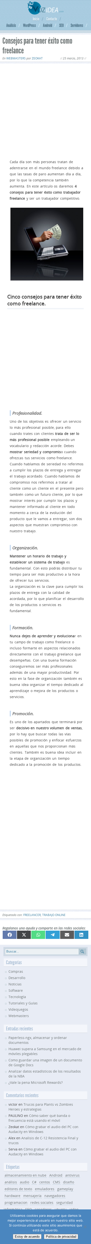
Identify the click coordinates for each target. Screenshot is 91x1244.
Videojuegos (18, 1009)
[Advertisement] (45, 110)
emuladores (44, 1189)
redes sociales (41, 1202)
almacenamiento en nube (25, 1175)
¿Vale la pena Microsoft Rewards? (35, 1082)
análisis (11, 1182)
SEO (61, 25)
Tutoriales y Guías (23, 1003)
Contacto (51, 19)
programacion (16, 1202)
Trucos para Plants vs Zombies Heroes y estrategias (40, 1107)
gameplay (65, 1189)
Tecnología (17, 996)
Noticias (15, 984)
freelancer (32, 915)
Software (15, 990)
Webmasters (16, 58)
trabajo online (54, 915)
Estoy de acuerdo (27, 1236)
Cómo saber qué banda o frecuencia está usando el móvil (39, 1118)
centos (44, 1182)
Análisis (11, 25)
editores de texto (18, 1189)
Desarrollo (16, 977)
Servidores (77, 25)
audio (24, 1182)
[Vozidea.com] (45, 13)
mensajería (32, 1195)
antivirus (72, 1175)
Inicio (36, 19)
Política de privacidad (61, 1236)
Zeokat (37, 58)
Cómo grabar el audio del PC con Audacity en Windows (42, 1151)
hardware (12, 1195)
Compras (15, 971)
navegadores (54, 1195)
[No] (85, 1226)
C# (34, 1182)
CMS (56, 1182)
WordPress (29, 25)
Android (47, 25)
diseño (68, 1182)
